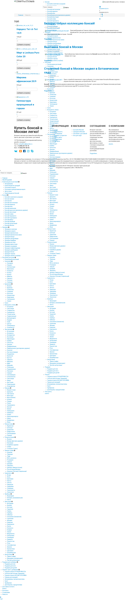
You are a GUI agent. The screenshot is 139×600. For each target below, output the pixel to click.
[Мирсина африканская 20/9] (28, 72)
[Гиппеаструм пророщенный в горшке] (23, 97)
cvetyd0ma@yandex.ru (25, 144)
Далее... (111, 144)
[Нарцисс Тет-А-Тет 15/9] (25, 25)
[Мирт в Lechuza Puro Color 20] (27, 48)
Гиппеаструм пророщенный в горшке (25, 104)
